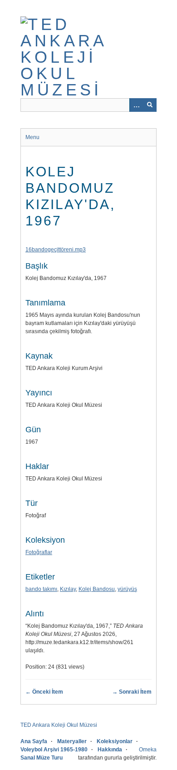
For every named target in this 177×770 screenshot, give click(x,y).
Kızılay (68, 589)
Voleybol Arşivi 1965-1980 (54, 749)
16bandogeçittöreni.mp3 (55, 249)
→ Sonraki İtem (132, 692)
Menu (32, 137)
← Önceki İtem (44, 692)
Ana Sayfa (33, 741)
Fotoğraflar (38, 552)
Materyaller (72, 741)
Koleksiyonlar (115, 741)
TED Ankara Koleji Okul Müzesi (58, 725)
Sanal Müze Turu (41, 758)
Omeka (148, 749)
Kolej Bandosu (97, 589)
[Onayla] (150, 105)
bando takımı (41, 589)
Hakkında (110, 749)
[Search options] (136, 105)
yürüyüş (127, 589)
